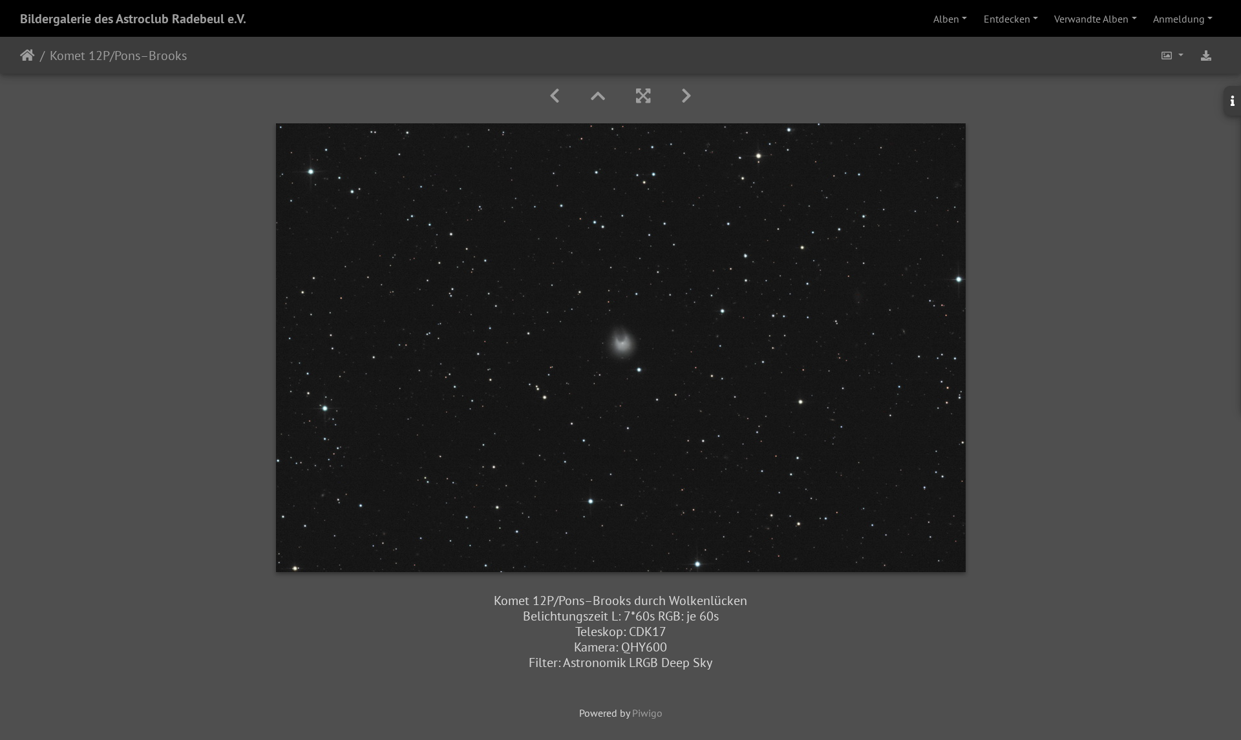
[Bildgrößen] (1172, 55)
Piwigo (647, 712)
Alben (946, 18)
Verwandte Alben (1091, 18)
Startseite (27, 55)
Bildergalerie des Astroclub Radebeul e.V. (133, 18)
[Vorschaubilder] (597, 96)
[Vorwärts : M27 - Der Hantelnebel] (686, 96)
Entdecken (1007, 18)
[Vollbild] (643, 96)
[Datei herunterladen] (1206, 55)
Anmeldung (1179, 18)
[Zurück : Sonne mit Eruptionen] (554, 96)
